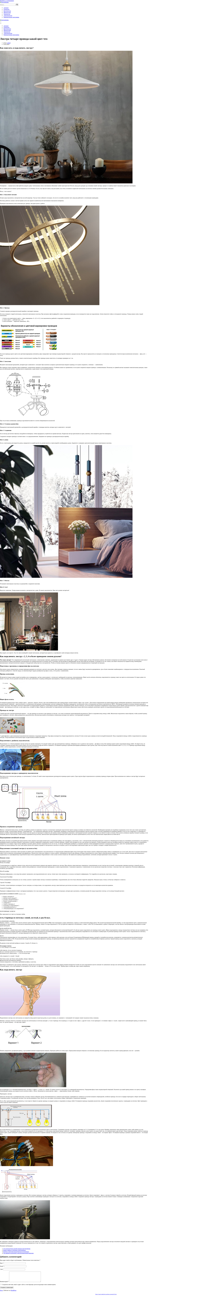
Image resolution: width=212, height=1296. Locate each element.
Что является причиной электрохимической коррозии (18, 1253)
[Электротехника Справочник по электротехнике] (4, 2)
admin (8, 43)
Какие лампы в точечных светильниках (14, 1250)
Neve (1, 1290)
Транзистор (7, 14)
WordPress (13, 1290)
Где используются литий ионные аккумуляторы (16, 1248)
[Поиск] (17, 5)
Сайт (1, 1269)
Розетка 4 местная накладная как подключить (16, 1251)
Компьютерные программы (11, 17)
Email (2, 1266)
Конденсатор (7, 11)
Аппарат (6, 7)
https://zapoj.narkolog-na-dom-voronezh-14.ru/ (106, 1294)
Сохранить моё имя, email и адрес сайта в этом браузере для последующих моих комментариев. (29, 1284)
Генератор (6, 9)
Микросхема (7, 12)
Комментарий (4, 1281)
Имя (1, 1263)
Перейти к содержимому (7, 0)
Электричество (8, 15)
